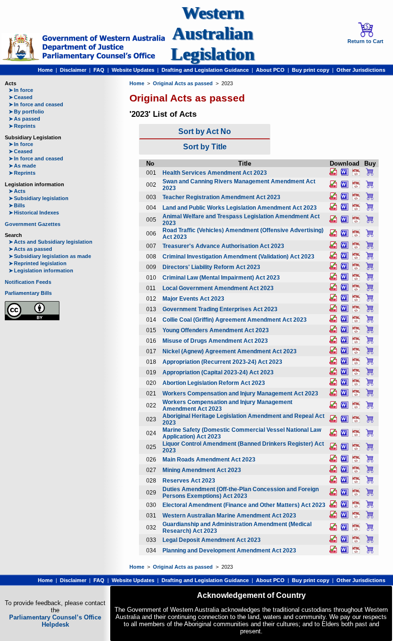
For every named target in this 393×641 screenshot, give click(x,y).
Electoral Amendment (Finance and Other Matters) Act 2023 (243, 505)
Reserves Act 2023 (188, 480)
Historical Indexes (34, 212)
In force (21, 90)
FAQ (98, 70)
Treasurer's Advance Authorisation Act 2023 (223, 246)
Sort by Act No (204, 131)
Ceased (21, 97)
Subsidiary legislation (39, 198)
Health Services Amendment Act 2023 (214, 172)
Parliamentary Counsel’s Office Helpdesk (55, 621)
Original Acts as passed (183, 83)
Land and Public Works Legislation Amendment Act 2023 (239, 207)
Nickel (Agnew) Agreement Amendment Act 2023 (229, 351)
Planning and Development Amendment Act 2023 (229, 550)
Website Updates (133, 70)
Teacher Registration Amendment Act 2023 (221, 197)
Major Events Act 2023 (193, 298)
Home (45, 70)
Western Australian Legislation (212, 33)
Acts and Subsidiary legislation (50, 242)
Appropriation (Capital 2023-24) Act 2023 (218, 372)
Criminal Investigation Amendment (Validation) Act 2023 (238, 256)
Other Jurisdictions (360, 70)
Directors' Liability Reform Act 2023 (211, 267)
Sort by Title (205, 147)
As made (22, 166)
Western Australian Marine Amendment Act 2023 (229, 515)
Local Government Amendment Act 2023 (218, 288)
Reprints (22, 126)
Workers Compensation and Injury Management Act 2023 (240, 393)
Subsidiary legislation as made (50, 256)
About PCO (270, 70)
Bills (17, 205)
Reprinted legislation (38, 263)
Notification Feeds (28, 282)
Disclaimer (73, 70)
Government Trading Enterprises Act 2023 (219, 309)
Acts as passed (30, 249)
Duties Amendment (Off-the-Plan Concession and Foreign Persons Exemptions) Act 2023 (240, 492)
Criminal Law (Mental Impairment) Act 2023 (221, 277)
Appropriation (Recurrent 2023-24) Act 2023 (222, 362)
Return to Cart (365, 41)
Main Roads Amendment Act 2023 (208, 459)
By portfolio (26, 111)
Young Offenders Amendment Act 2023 (215, 330)
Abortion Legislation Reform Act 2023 (213, 383)
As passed (24, 119)
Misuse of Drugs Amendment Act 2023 (215, 340)
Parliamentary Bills (28, 293)
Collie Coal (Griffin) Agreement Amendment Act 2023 (234, 319)
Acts (17, 191)
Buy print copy (310, 70)
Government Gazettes (32, 224)
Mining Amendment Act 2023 (201, 470)
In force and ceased (36, 104)
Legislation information (41, 270)
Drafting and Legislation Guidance (205, 70)
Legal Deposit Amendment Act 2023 (211, 540)
